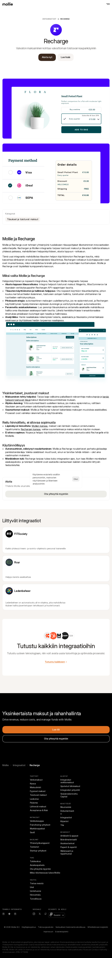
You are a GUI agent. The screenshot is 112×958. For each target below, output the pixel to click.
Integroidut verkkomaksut (67, 781)
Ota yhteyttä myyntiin (40, 869)
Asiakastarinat (67, 843)
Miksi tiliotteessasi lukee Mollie (45, 872)
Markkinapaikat (37, 828)
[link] (47, 635)
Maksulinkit (35, 787)
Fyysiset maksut (38, 791)
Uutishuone (35, 891)
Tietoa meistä (36, 883)
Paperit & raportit (68, 847)
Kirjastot (64, 821)
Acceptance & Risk (39, 810)
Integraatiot (19, 765)
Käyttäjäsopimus (29, 927)
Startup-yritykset (38, 850)
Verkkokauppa (37, 821)
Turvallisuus (36, 898)
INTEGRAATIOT (49, 19)
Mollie (5, 765)
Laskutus (34, 799)
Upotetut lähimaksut (70, 786)
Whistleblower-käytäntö (98, 927)
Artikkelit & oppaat (69, 835)
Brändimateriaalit (68, 839)
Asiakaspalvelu (37, 865)
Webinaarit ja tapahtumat (67, 852)
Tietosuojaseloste (45, 927)
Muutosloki (65, 807)
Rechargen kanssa (30, 429)
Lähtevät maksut (38, 806)
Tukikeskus (35, 861)
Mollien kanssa (39, 425)
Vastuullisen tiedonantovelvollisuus (70, 927)
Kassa (33, 783)
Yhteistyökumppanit (39, 843)
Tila (62, 825)
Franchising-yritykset (40, 825)
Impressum (48, 931)
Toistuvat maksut (38, 795)
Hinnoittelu (35, 895)
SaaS (32, 832)
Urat (32, 887)
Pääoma (34, 802)
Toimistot (34, 847)
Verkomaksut (36, 780)
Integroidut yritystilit (70, 790)
